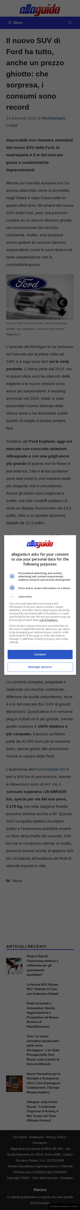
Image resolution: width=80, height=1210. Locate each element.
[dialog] (40, 605)
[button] (40, 597)
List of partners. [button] (49, 620)
